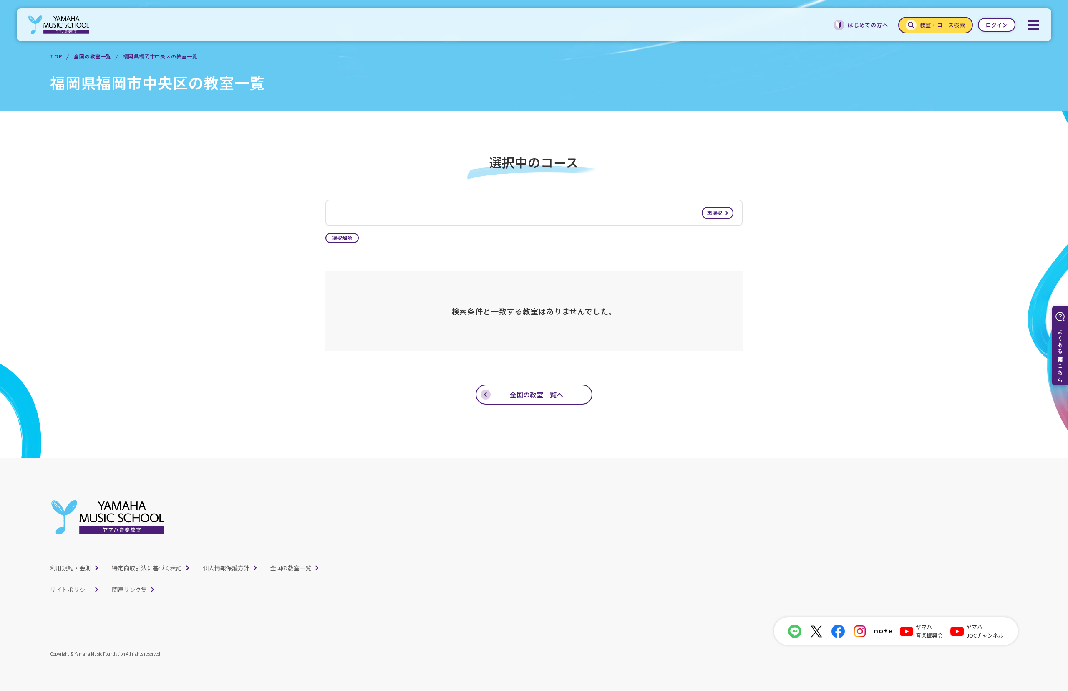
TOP (56, 56)
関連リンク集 (129, 589)
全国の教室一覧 (92, 56)
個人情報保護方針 (226, 568)
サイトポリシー (70, 589)
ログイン (997, 25)
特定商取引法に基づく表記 (147, 568)
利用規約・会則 (70, 568)
